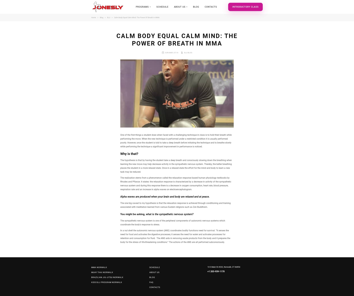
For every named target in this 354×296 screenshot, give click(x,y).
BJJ (108, 17)
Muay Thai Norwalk (102, 272)
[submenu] (150, 7)
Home (93, 17)
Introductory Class (245, 7)
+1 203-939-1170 (216, 271)
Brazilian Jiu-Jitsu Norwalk (107, 277)
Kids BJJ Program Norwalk (106, 282)
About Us (179, 7)
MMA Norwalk (99, 267)
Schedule (162, 7)
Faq (151, 282)
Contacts (211, 7)
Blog (196, 7)
